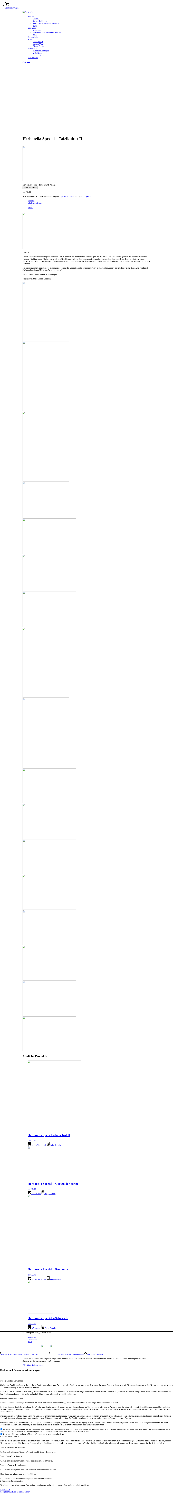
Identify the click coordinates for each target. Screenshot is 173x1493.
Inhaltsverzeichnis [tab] (35, 203)
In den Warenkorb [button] (38, 1145)
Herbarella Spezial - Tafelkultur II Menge (39, 185)
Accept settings (6, 1492)
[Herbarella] (28, 12)
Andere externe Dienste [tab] (9, 1436)
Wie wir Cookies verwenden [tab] (11, 1381)
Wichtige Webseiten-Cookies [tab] (11, 1398)
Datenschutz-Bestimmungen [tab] (11, 1481)
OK (24, 1365)
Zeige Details (55, 1145)
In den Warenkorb (30, 188)
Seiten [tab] (30, 207)
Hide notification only (21, 1492)
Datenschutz (5, 1489)
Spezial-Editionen (67, 196)
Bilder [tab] (30, 205)
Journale (26, 62)
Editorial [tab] (31, 201)
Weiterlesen (36, 1194)
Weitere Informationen (34, 1365)
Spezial (88, 196)
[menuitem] (89, 21)
